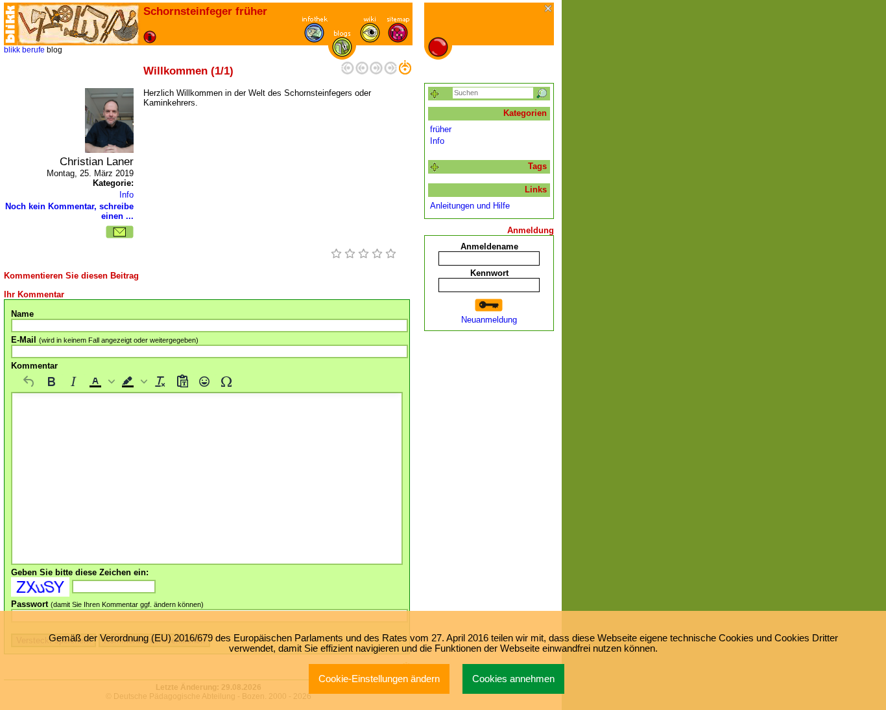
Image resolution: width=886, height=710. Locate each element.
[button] (100, 381)
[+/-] (435, 167)
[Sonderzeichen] (226, 381)
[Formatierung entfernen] (160, 381)
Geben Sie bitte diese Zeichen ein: (80, 572)
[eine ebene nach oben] (404, 71)
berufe (33, 49)
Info (126, 195)
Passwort (107, 604)
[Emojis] (204, 381)
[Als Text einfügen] (182, 381)
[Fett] (51, 381)
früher (440, 129)
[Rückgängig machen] (29, 381)
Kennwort (489, 273)
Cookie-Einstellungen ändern (379, 679)
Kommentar (34, 366)
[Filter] (435, 94)
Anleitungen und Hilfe (470, 206)
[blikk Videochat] (10, 24)
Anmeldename (489, 246)
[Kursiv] (73, 381)
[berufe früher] (78, 24)
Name (22, 314)
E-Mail (104, 340)
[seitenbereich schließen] (549, 9)
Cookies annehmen (513, 679)
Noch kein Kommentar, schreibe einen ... (69, 211)
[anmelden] (489, 305)
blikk (12, 49)
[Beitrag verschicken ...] (120, 231)
